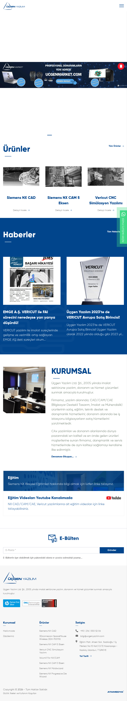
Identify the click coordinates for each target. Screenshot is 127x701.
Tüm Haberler (114, 232)
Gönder (111, 550)
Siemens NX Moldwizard (51, 668)
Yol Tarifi (84, 656)
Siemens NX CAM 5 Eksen (51, 644)
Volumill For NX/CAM (49, 658)
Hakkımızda (9, 631)
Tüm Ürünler (115, 146)
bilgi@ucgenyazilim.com (92, 636)
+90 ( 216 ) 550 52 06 (90, 631)
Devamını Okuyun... (62, 457)
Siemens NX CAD (47, 631)
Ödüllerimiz (8, 636)
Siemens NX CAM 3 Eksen (51, 663)
